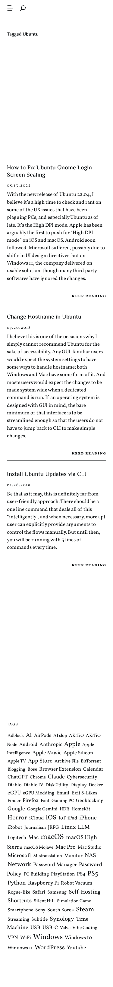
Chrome (38, 777)
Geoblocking (89, 800)
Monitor (73, 855)
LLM (84, 827)
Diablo (14, 785)
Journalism (35, 828)
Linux (68, 827)
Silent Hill (44, 901)
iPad (72, 818)
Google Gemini (42, 809)
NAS (90, 856)
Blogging (16, 769)
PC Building (36, 874)
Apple (72, 744)
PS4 (81, 874)
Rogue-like (19, 892)
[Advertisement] (56, 101)
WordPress (50, 947)
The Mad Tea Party (56, 22)
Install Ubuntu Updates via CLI (46, 474)
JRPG (53, 827)
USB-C (50, 928)
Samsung (57, 892)
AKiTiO (76, 736)
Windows (48, 937)
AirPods (42, 735)
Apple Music (46, 753)
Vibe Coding (84, 928)
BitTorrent (91, 761)
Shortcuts (20, 901)
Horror (17, 817)
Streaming (18, 919)
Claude (56, 777)
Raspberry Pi (43, 883)
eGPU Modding (38, 793)
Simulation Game (74, 901)
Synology (62, 919)
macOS (52, 837)
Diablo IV (33, 785)
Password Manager (55, 865)
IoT (62, 818)
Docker (96, 785)
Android (28, 744)
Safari (38, 892)
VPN (13, 937)
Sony (40, 910)
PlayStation (63, 874)
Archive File (67, 761)
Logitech (17, 837)
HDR (64, 809)
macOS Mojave (38, 847)
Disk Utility (57, 785)
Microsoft (19, 856)
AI (29, 735)
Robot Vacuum (76, 883)
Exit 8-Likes (84, 793)
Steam (85, 909)
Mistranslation (47, 856)
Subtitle (39, 919)
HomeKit (80, 809)
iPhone (88, 818)
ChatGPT (18, 777)
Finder (14, 801)
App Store (40, 761)
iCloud (36, 818)
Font (45, 801)
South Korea (60, 910)
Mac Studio (89, 847)
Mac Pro (65, 847)
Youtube (76, 948)
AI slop (60, 736)
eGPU (14, 793)
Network (19, 864)
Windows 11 (20, 948)
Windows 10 (78, 937)
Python (17, 883)
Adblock (16, 736)
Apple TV (17, 761)
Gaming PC (63, 801)
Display (78, 785)
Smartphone (20, 910)
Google (16, 809)
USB (35, 928)
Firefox (31, 800)
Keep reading (89, 296)
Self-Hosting (85, 892)
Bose (32, 769)
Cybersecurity (82, 777)
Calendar (93, 769)
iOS (51, 817)
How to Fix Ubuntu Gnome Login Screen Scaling (49, 171)
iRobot (15, 827)
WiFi (25, 937)
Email (62, 793)
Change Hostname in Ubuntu (44, 317)
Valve (65, 928)
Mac (33, 837)
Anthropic (50, 744)
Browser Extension (60, 769)
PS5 (92, 874)
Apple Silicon (78, 753)
